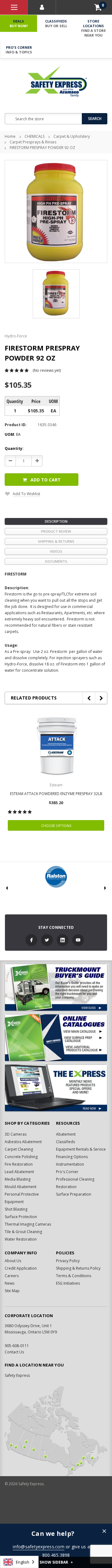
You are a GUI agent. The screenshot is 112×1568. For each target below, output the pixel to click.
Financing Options (72, 1156)
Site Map (12, 1290)
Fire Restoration (19, 1164)
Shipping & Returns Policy (78, 1268)
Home (10, 136)
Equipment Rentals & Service (81, 1149)
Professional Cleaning (75, 1179)
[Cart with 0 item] (98, 7)
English (22, 1562)
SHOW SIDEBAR (56, 1562)
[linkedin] (62, 940)
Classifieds (56, 23)
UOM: (13, 434)
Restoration (66, 1186)
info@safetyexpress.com (38, 1547)
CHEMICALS (34, 136)
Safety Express (17, 1375)
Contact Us (14, 1352)
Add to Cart (45, 480)
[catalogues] (56, 1037)
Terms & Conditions (73, 1275)
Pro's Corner (19, 49)
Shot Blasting (16, 1209)
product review (56, 531)
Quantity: (14, 448)
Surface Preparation (73, 1194)
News (9, 1283)
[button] (104, 1531)
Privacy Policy (68, 1260)
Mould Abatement (20, 1186)
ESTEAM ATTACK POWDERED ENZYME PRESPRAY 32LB (56, 793)
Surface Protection (21, 1216)
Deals (19, 23)
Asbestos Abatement (23, 1141)
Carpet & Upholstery (72, 136)
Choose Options (56, 825)
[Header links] (14, 7)
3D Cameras (15, 1134)
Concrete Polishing (21, 1156)
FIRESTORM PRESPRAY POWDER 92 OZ (42, 147)
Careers (12, 1275)
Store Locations (93, 28)
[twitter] (47, 940)
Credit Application (21, 1268)
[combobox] (19, 1562)
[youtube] (78, 940)
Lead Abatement (19, 1171)
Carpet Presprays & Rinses (33, 142)
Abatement (66, 1134)
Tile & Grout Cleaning (23, 1231)
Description (56, 521)
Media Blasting (17, 1179)
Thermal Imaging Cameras (28, 1224)
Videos (56, 551)
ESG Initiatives (68, 1283)
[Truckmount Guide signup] (56, 987)
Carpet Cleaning (19, 1149)
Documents (56, 561)
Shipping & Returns (56, 541)
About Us (13, 1260)
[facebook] (31, 940)
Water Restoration (21, 1239)
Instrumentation (70, 1164)
